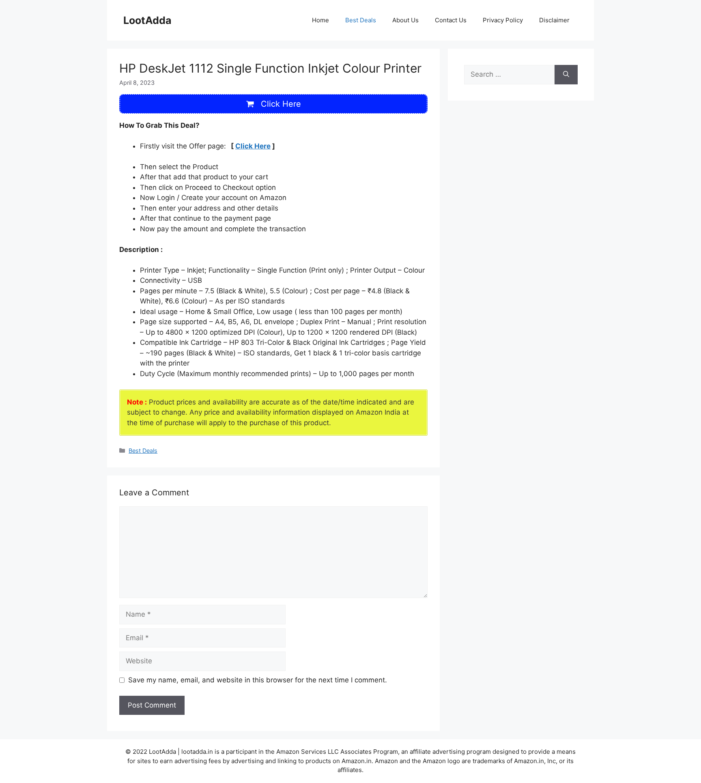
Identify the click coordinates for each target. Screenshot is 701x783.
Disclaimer (554, 20)
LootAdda (147, 20)
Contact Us (451, 20)
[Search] (566, 74)
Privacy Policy (503, 20)
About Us (405, 20)
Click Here (253, 146)
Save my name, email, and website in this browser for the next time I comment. (257, 680)
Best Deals (360, 20)
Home (320, 20)
